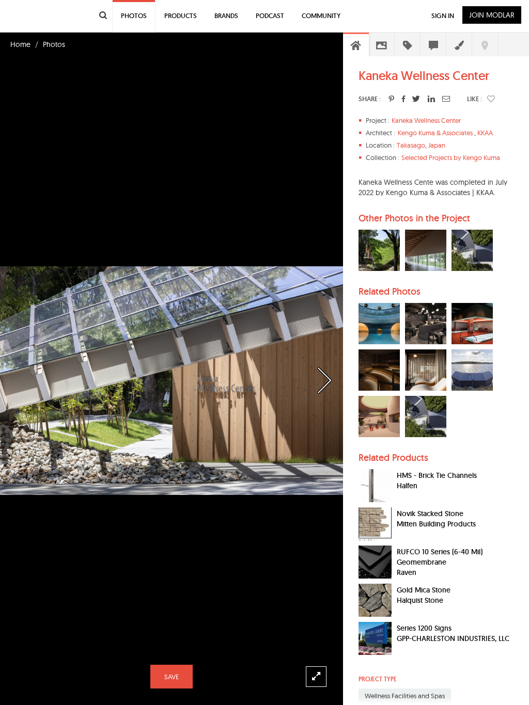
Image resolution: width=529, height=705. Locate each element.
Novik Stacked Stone (430, 513)
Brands (226, 15)
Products (180, 15)
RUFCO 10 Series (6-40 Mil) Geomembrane (440, 557)
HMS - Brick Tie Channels (437, 475)
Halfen (407, 485)
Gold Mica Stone (423, 590)
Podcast (270, 15)
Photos (54, 44)
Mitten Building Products (436, 523)
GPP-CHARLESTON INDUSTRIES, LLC (453, 638)
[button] (491, 98)
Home (20, 44)
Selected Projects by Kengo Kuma (450, 157)
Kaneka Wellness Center (426, 120)
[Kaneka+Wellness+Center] (391, 98)
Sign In (442, 15)
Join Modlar (492, 15)
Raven (406, 572)
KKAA (485, 133)
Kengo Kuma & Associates (435, 133)
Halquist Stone (420, 600)
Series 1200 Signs (424, 628)
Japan (436, 145)
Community (321, 15)
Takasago (411, 145)
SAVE (171, 676)
